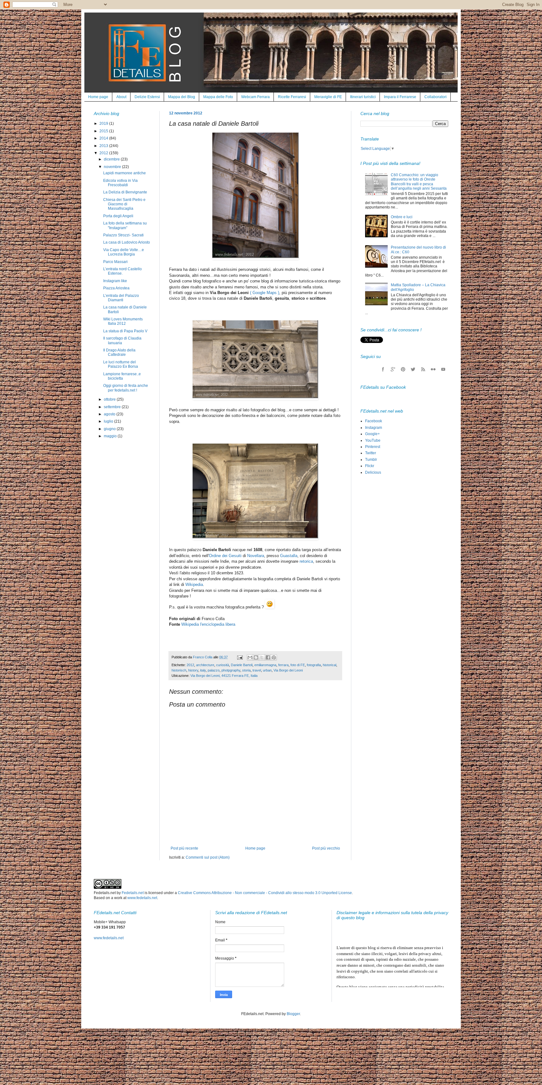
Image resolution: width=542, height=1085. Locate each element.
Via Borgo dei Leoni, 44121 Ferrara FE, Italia (224, 675)
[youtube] (443, 369)
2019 (104, 123)
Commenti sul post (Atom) (208, 857)
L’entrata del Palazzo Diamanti (121, 297)
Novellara (255, 555)
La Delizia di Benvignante (125, 192)
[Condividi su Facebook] (268, 657)
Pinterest (372, 447)
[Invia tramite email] (250, 657)
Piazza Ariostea (116, 288)
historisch (179, 670)
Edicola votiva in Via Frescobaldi (120, 182)
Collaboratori (435, 97)
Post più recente (184, 848)
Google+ (372, 434)
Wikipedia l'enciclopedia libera (208, 624)
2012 (190, 665)
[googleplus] (393, 369)
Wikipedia (194, 584)
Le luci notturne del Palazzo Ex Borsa (120, 364)
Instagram (373, 427)
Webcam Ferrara (255, 97)
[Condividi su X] (262, 657)
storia (246, 670)
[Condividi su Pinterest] (274, 657)
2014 (104, 138)
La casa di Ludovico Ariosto (126, 242)
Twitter (370, 453)
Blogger (293, 1014)
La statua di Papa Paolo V (125, 331)
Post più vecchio (326, 848)
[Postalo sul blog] (256, 657)
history (193, 670)
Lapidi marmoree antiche (124, 173)
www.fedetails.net (142, 898)
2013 (104, 146)
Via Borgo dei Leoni (288, 670)
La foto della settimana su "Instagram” (125, 225)
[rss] (423, 369)
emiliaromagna (265, 665)
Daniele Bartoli (241, 665)
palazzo (214, 670)
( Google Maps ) (264, 292)
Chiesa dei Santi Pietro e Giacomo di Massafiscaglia (124, 204)
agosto (110, 414)
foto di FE (297, 665)
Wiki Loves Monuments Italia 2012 (123, 321)
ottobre (110, 399)
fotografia (314, 665)
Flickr (369, 466)
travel (256, 670)
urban (267, 670)
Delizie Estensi (147, 97)
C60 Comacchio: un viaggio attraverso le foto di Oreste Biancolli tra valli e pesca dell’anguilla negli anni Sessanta (419, 182)
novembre (113, 167)
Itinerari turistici (363, 97)
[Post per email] (240, 657)
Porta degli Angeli (118, 216)
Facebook (373, 421)
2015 (104, 131)
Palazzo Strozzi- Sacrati (123, 235)
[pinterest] (403, 369)
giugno (110, 429)
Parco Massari (115, 262)
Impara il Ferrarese (400, 97)
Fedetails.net (133, 893)
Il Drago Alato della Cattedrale (119, 352)
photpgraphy (230, 670)
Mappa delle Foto (218, 97)
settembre (113, 407)
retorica (306, 561)
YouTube (372, 440)
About (121, 97)
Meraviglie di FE (328, 97)
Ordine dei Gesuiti (225, 555)
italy (203, 670)
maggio (111, 436)
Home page (98, 97)
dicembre (112, 159)
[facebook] (383, 369)
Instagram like (115, 281)
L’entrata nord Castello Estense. (122, 271)
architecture (205, 665)
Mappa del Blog (181, 97)
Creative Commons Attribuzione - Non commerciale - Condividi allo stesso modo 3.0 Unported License (265, 893)
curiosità (222, 665)
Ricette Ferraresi (292, 97)
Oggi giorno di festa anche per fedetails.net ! (125, 387)
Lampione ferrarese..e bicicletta (122, 376)
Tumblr (371, 459)
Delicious (373, 472)
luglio (109, 421)
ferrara (283, 665)
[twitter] (413, 369)
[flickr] (433, 369)
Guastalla (288, 555)
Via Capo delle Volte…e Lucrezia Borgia (123, 252)
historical (329, 665)
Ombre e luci (401, 217)
